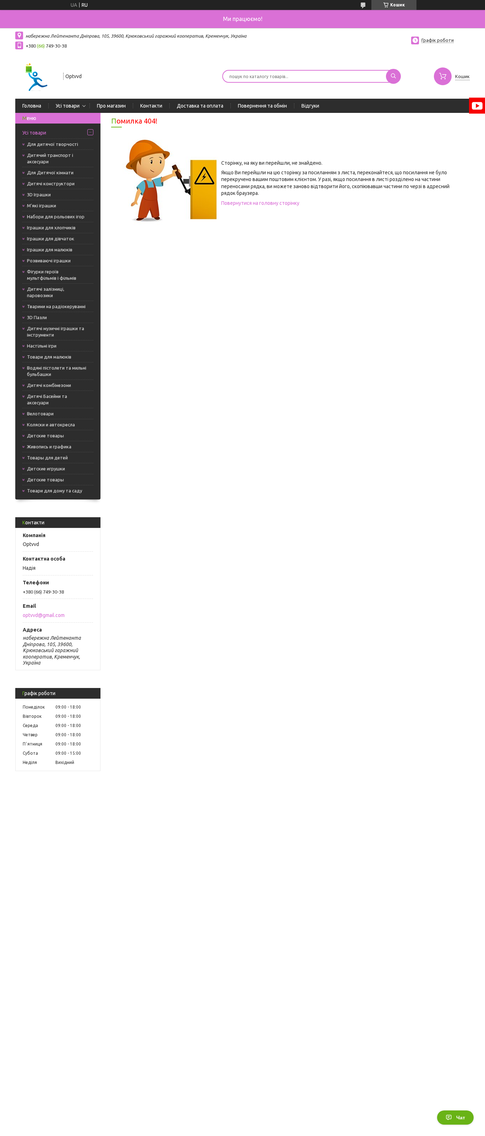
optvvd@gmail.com (44, 615)
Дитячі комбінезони (49, 385)
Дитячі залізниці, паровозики (45, 292)
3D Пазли (37, 317)
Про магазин (111, 105)
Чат (460, 1117)
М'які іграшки (41, 205)
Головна (31, 105)
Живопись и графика (49, 446)
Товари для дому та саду (54, 490)
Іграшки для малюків (49, 249)
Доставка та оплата (200, 105)
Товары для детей (47, 457)
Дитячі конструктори (51, 183)
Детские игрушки (46, 468)
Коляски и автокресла (51, 424)
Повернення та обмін (262, 105)
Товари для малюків (49, 356)
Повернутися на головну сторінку (260, 203)
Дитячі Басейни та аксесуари (47, 399)
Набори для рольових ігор (56, 216)
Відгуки (310, 105)
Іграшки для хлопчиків (51, 227)
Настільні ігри (41, 345)
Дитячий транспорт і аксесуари (50, 158)
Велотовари (40, 413)
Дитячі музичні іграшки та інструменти (55, 331)
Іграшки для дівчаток (50, 238)
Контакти (151, 105)
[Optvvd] (36, 75)
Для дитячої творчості (52, 144)
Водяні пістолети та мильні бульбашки (56, 371)
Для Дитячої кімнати (50, 172)
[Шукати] (393, 76)
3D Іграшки (39, 194)
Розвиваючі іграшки (49, 260)
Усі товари (68, 105)
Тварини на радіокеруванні (56, 306)
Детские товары (45, 435)
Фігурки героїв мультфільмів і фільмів (51, 274)
